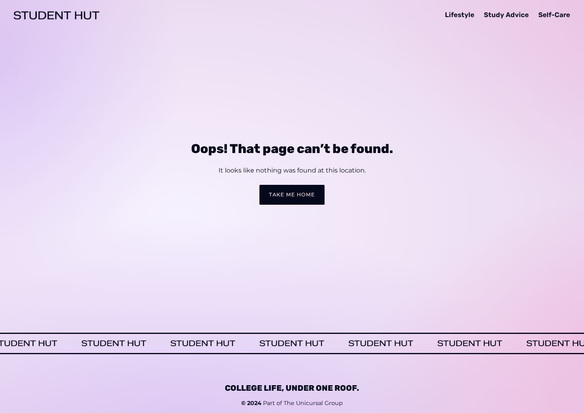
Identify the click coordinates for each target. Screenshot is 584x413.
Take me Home (292, 195)
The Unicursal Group (313, 403)
